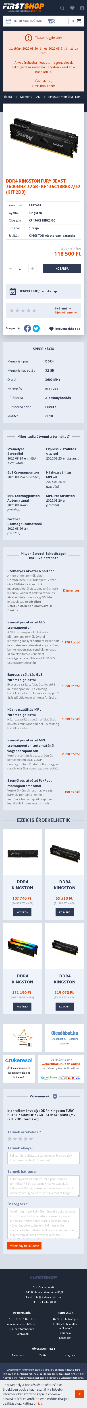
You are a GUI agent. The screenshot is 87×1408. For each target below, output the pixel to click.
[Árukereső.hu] (19, 1061)
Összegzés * (17, 1204)
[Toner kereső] (51, 21)
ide (40, 1403)
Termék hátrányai (22, 1171)
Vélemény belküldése (24, 1246)
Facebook (18, 1355)
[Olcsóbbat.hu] (64, 1032)
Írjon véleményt (66, 312)
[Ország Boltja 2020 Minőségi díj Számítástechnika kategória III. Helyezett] (22, 1037)
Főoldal (7, 97)
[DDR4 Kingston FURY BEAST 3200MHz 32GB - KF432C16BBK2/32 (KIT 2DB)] (65, 947)
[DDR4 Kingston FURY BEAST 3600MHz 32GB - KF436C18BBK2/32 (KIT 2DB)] (43, 137)
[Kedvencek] (70, 7)
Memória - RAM (30, 97)
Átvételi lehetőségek (65, 1319)
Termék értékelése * (24, 1132)
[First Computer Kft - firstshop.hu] (24, 7)
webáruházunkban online (61, 1064)
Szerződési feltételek (22, 1319)
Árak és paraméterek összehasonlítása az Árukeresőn (18, 1073)
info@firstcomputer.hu (47, 1297)
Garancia (65, 1333)
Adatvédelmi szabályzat (21, 1324)
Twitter (43, 1355)
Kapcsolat (65, 1337)
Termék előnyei (20, 1148)
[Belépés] (79, 7)
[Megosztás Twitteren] (36, 328)
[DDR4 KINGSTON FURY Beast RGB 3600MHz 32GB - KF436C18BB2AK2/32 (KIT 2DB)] (23, 947)
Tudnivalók (22, 1333)
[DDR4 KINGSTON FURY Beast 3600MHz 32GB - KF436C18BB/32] (23, 853)
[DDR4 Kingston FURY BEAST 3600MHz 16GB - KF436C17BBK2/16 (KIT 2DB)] (65, 853)
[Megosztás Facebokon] (27, 328)
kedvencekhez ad (67, 329)
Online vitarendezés (21, 1329)
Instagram (69, 1355)
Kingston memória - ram (64, 97)
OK (80, 1394)
